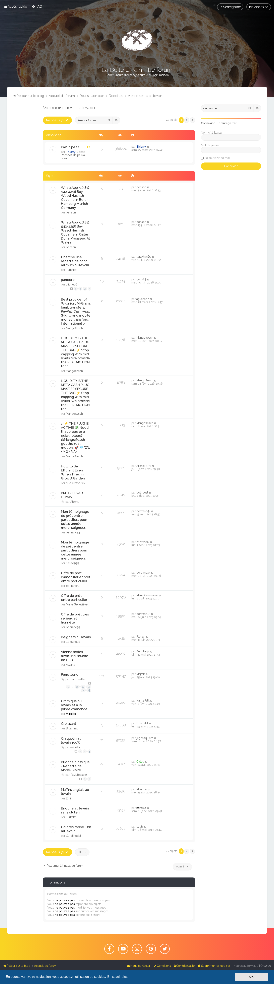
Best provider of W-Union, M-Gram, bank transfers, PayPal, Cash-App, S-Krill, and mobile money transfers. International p (76, 311)
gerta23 (141, 279)
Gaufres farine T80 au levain (76, 829)
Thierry (71, 151)
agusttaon (142, 299)
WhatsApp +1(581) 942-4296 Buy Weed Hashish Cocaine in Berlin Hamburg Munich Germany (75, 198)
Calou (140, 761)
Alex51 (74, 501)
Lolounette (73, 641)
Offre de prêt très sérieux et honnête (75, 618)
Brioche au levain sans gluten (75, 810)
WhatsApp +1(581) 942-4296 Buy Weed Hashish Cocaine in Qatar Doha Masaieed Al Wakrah (75, 232)
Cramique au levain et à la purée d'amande (74, 705)
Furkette (71, 269)
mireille (71, 713)
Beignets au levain (76, 637)
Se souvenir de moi (217, 157)
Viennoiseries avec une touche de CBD (74, 656)
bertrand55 (73, 585)
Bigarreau (72, 728)
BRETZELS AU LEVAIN (72, 495)
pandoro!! (68, 280)
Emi (68, 798)
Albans (70, 664)
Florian (140, 636)
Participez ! (70, 147)
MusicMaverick (75, 483)
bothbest (142, 492)
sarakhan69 (143, 256)
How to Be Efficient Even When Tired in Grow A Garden (73, 472)
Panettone (69, 674)
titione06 (71, 284)
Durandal (142, 723)
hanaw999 (72, 563)
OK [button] (251, 976)
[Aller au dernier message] (148, 146)
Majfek (140, 674)
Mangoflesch (74, 328)
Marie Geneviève (76, 604)
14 (83, 690)
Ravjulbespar (78, 774)
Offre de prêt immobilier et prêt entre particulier (75, 577)
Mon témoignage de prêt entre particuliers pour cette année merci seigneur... (75, 520)
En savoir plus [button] (117, 976)
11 (77, 686)
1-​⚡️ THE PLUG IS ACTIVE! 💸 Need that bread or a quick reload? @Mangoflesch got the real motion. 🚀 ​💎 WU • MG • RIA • (75, 437)
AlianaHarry (143, 465)
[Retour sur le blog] (137, 40)
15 (89, 690)
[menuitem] (37, 6)
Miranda (141, 789)
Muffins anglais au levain (75, 792)
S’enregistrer (227, 123)
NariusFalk (142, 700)
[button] (192, 120)
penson (71, 212)
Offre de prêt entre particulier (74, 598)
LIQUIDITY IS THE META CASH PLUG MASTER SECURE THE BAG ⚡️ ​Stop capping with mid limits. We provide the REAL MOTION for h (75, 352)
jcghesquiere (144, 738)
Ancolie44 (142, 651)
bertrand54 (73, 532)
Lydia (139, 826)
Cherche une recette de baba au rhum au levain (75, 261)
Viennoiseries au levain (69, 108)
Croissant (68, 724)
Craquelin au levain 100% (71, 740)
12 (83, 686)
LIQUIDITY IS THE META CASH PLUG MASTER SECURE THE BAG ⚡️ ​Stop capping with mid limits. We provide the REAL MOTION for (75, 395)
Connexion (208, 123)
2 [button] (186, 120)
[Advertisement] (25, 165)
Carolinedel (73, 835)
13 (88, 686)
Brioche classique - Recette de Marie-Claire (75, 766)
